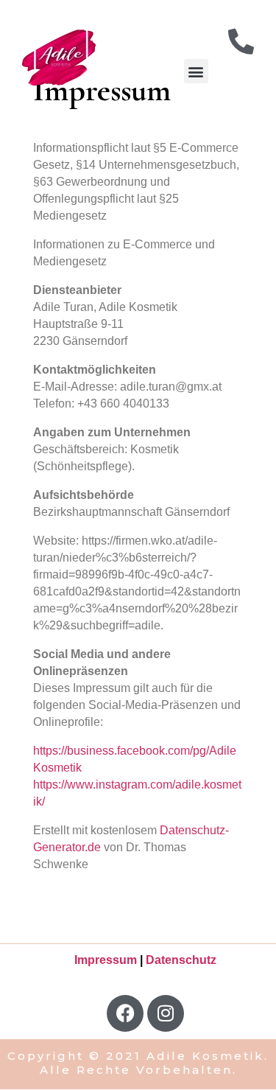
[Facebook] (125, 1013)
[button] (196, 71)
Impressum (105, 960)
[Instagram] (165, 1013)
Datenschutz (181, 960)
